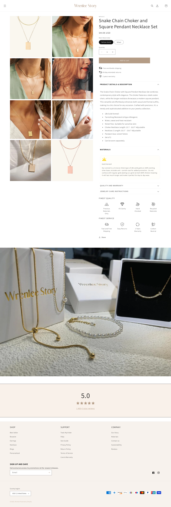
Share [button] (104, 237)
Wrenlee (17, 501)
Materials (105, 150)
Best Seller (14, 433)
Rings (12, 449)
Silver (119, 42)
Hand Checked (138, 210)
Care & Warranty (67, 457)
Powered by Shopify (26, 501)
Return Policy (66, 449)
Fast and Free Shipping (107, 230)
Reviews (114, 449)
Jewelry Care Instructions (114, 191)
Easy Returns (122, 229)
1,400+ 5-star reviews (85, 408)
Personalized (15, 453)
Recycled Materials (153, 210)
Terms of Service (67, 453)
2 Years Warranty (137, 230)
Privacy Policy (66, 445)
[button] (4, 5)
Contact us (115, 441)
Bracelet (13, 437)
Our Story (114, 433)
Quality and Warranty (111, 186)
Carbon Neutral (153, 230)
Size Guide (64, 441)
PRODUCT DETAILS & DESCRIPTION (116, 84)
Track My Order (66, 433)
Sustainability (116, 445)
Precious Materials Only (106, 211)
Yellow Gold (106, 42)
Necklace (13, 445)
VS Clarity (122, 209)
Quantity (102, 47)
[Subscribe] (49, 472)
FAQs (62, 437)
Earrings (13, 441)
